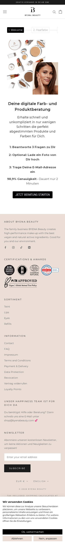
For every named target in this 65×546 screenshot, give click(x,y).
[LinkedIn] (29, 247)
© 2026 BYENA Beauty (32, 489)
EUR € (20, 481)
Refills (7, 323)
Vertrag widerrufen (15, 383)
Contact (9, 343)
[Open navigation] (5, 11)
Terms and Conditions (17, 360)
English (39, 481)
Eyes (7, 318)
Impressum (11, 354)
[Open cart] (60, 11)
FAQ (7, 349)
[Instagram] (13, 247)
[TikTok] (21, 247)
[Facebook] (5, 247)
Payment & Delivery (16, 366)
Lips (6, 312)
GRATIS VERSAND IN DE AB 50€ (32, 2)
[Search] (54, 11)
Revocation (11, 377)
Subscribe (17, 468)
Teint (7, 306)
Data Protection (14, 372)
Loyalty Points (12, 389)
